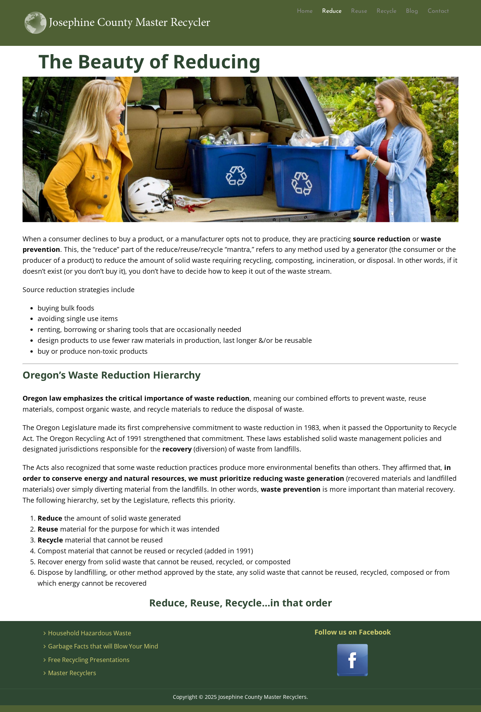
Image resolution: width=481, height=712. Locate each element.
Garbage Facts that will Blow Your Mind (103, 646)
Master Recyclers (72, 673)
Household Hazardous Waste (89, 633)
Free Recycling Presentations (89, 660)
